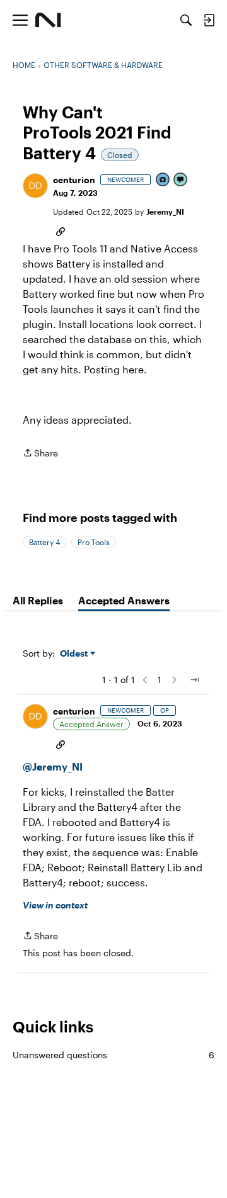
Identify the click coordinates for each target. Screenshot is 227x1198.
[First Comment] (181, 180)
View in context (55, 905)
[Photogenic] (163, 180)
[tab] (38, 600)
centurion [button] (74, 179)
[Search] (186, 20)
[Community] (48, 20)
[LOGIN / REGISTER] (208, 20)
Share (40, 454)
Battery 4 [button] (44, 542)
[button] (35, 185)
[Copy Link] (60, 230)
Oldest (75, 654)
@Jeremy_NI (53, 766)
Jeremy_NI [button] (165, 211)
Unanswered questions (113, 1054)
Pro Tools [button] (94, 542)
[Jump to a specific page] (194, 680)
